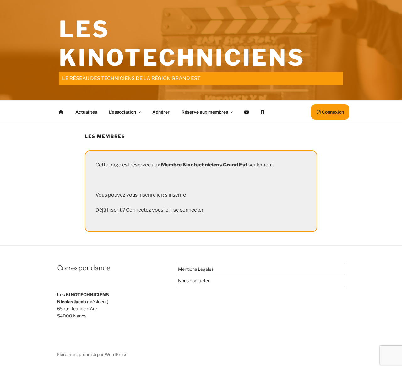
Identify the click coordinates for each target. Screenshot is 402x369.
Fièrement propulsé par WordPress (92, 354)
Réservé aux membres (205, 112)
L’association (122, 112)
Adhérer (161, 112)
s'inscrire (175, 195)
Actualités (86, 112)
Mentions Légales (196, 269)
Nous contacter (193, 280)
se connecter (188, 210)
